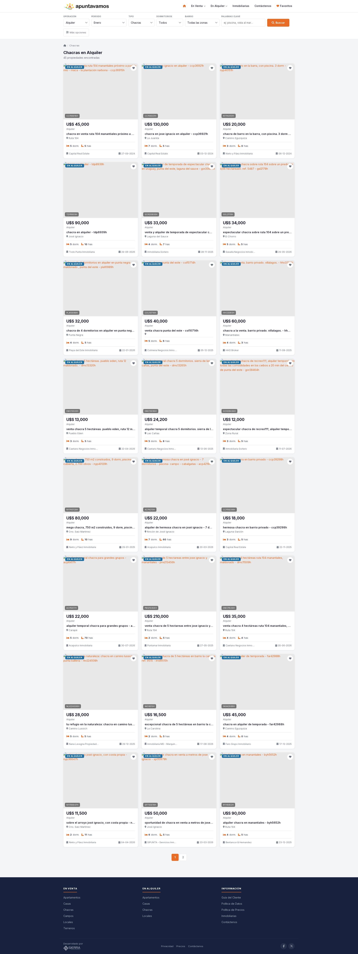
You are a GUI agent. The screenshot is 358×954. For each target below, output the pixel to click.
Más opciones (78, 32)
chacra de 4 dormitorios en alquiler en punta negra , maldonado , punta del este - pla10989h (128, 330)
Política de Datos (232, 903)
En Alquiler (217, 5)
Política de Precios (233, 909)
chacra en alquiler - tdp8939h (86, 232)
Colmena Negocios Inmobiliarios (162, 350)
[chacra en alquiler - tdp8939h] (100, 190)
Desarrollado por (73, 943)
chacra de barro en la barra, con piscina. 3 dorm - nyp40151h (263, 133)
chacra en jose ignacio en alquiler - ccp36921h (176, 133)
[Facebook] (283, 946)
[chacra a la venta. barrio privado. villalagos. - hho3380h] (257, 288)
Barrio (189, 16)
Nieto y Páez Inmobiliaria (239, 153)
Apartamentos (71, 897)
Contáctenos (263, 5)
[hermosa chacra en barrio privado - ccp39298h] (257, 485)
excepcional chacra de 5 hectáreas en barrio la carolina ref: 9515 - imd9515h (196, 724)
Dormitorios (164, 16)
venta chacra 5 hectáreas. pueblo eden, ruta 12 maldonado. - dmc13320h (115, 429)
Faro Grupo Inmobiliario (238, 744)
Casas (67, 903)
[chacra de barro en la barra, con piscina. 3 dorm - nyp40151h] (257, 91)
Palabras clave (231, 16)
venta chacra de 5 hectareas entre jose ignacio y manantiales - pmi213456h (195, 625)
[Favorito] (133, 68)
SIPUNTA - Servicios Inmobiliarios (162, 842)
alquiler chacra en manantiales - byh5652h (252, 822)
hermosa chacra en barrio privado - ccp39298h (255, 527)
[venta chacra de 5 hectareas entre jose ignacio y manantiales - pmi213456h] (179, 583)
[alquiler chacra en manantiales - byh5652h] (257, 780)
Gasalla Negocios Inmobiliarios (240, 252)
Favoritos (286, 5)
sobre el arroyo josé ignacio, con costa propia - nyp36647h (106, 822)
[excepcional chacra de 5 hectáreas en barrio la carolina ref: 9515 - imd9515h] (179, 682)
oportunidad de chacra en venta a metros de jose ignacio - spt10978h (191, 822)
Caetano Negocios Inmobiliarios (84, 448)
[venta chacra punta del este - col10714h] (179, 288)
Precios (180, 946)
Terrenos (69, 928)
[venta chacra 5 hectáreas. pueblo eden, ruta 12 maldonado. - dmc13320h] (100, 387)
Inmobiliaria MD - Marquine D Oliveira (162, 744)
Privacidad (167, 946)
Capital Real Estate (79, 153)
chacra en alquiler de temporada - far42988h (253, 724)
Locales (68, 922)
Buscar (280, 22)
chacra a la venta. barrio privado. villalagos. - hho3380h (260, 330)
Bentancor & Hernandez (239, 842)
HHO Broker (232, 350)
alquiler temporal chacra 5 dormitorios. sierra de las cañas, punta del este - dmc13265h (203, 429)
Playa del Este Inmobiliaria (83, 350)
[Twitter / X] (291, 946)
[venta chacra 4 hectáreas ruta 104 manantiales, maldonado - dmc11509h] (257, 583)
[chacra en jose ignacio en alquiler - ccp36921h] (179, 91)
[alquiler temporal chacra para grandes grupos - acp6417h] (100, 583)
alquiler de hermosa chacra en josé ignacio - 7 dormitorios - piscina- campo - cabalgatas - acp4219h (212, 527)
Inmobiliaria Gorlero (158, 252)
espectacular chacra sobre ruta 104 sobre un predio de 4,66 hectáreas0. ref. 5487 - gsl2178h (286, 232)
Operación (69, 16)
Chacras (74, 45)
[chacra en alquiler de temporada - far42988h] (257, 682)
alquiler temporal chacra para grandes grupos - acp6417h (105, 625)
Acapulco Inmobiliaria (159, 547)
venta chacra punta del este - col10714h (171, 330)
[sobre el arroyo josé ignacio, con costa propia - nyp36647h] (100, 780)
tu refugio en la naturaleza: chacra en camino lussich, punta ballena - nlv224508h (121, 724)
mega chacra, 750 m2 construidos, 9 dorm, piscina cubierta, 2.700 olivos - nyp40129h (123, 527)
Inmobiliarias (241, 5)
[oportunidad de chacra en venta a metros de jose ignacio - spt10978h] (179, 780)
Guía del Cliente (231, 897)
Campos (68, 915)
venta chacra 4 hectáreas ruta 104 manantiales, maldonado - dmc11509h (271, 625)
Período (96, 16)
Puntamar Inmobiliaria (159, 645)
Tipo (131, 16)
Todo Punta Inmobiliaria (82, 252)
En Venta (197, 5)
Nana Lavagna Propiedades (84, 744)
